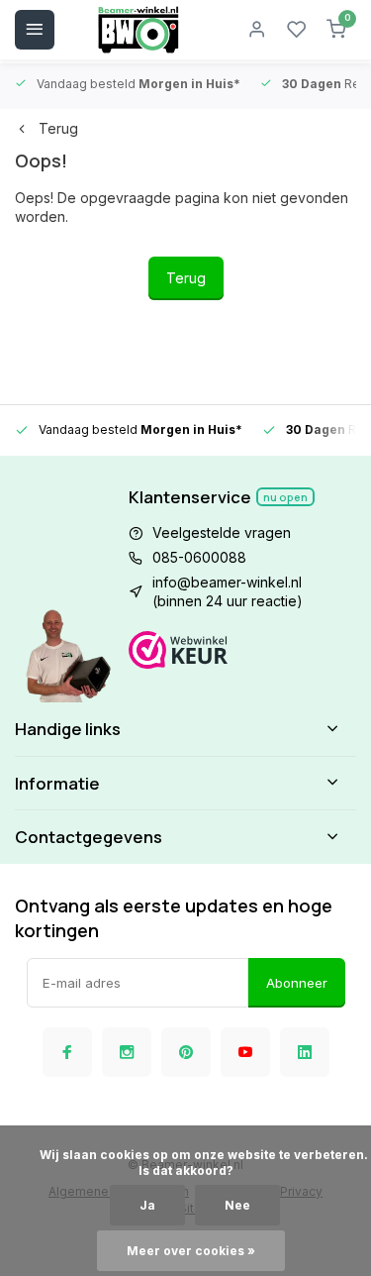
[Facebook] (67, 1052)
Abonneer (296, 983)
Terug (58, 128)
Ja (147, 1205)
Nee (237, 1205)
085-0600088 (199, 557)
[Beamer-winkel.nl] (138, 29)
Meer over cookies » (191, 1250)
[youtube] (245, 1052)
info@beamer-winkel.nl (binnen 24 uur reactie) (227, 592)
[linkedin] (304, 1052)
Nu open (285, 496)
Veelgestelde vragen (221, 532)
